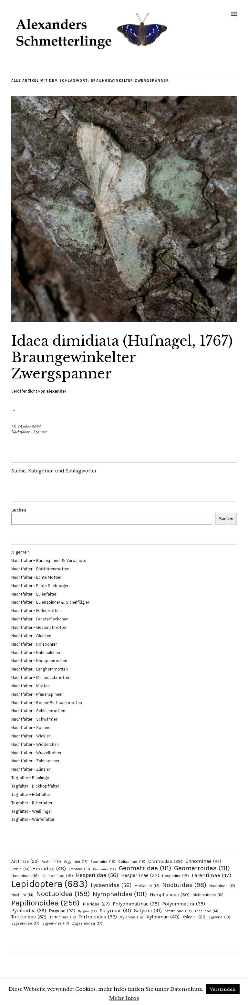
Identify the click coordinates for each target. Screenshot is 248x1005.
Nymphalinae (170, 894)
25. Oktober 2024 (26, 427)
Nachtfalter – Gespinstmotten (39, 627)
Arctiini (51, 862)
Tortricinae (62, 917)
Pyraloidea (28, 910)
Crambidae (165, 861)
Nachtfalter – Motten (30, 685)
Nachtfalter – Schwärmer (34, 719)
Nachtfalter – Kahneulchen (35, 652)
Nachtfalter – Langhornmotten (39, 669)
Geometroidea (202, 868)
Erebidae (49, 868)
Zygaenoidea (87, 923)
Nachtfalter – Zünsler (30, 769)
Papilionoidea (45, 902)
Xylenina (131, 917)
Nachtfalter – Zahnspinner (35, 760)
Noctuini (22, 895)
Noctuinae (222, 885)
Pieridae (96, 904)
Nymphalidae (120, 894)
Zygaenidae (25, 923)
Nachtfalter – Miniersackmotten (40, 677)
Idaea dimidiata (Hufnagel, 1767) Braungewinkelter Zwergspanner (122, 357)
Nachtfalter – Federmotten (36, 610)
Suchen (18, 510)
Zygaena (219, 917)
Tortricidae (28, 917)
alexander (56, 391)
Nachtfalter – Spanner (31, 727)
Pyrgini (87, 911)
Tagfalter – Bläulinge (30, 777)
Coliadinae (131, 861)
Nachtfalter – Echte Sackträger (39, 585)
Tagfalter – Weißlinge (31, 811)
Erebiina (79, 869)
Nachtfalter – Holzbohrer (34, 644)
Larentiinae (211, 875)
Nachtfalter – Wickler (30, 736)
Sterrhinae (178, 910)
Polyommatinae (136, 904)
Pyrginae (62, 910)
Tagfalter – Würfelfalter (32, 819)
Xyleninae (163, 917)
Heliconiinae (57, 875)
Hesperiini (175, 875)
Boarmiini (102, 861)
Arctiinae (25, 861)
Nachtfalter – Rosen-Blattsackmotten (46, 702)
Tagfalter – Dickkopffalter (35, 786)
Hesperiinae (140, 875)
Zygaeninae (55, 923)
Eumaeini (104, 869)
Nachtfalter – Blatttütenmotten (40, 568)
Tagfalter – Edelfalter (30, 794)
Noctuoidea (63, 893)
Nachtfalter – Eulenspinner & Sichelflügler (50, 602)
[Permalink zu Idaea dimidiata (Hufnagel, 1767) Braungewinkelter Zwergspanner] (124, 320)
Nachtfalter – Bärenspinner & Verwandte (48, 560)
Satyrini (148, 910)
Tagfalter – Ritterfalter (31, 802)
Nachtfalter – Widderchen (35, 744)
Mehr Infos (124, 998)
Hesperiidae (97, 875)
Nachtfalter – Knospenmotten (39, 660)
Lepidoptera (49, 883)
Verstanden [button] (223, 989)
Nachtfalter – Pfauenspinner (37, 694)
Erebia (20, 869)
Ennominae (203, 861)
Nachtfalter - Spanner (29, 432)
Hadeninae (25, 875)
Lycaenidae (111, 885)
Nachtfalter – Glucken (31, 635)
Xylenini (193, 917)
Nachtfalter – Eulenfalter (33, 594)
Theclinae (206, 911)
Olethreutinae (207, 895)
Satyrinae (115, 910)
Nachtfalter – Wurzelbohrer (36, 752)
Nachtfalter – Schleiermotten (38, 710)
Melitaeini (146, 885)
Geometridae (145, 868)
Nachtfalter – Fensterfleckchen (39, 619)
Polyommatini (183, 904)
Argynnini (76, 861)
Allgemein (20, 552)
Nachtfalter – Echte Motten (36, 577)
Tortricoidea (98, 917)
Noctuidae (184, 885)
